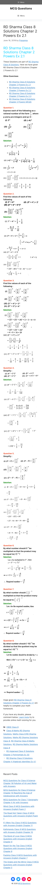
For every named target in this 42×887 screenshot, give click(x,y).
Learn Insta (24, 717)
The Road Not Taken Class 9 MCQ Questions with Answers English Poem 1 (20, 816)
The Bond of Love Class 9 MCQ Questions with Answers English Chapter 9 (17, 839)
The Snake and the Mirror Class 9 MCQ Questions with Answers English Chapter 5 (21, 865)
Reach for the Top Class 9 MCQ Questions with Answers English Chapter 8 (17, 849)
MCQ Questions (21, 8)
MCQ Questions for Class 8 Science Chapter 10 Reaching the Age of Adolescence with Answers (19, 793)
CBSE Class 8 (12, 727)
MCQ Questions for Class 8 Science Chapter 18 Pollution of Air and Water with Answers (20, 783)
